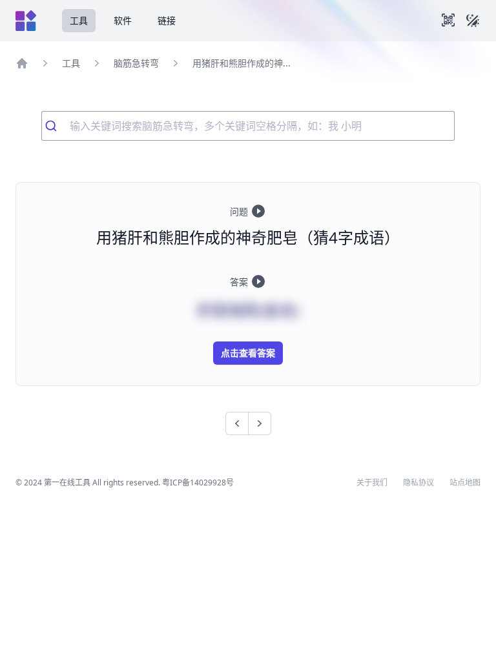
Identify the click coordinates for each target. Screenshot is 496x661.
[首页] (22, 63)
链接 (167, 20)
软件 (123, 20)
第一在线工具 (67, 482)
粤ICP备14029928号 (198, 482)
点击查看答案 (248, 353)
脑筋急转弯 (136, 63)
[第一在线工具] (26, 20)
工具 (79, 20)
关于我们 (372, 483)
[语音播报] (258, 211)
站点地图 (465, 483)
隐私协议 (418, 483)
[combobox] (248, 126)
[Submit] (56, 126)
